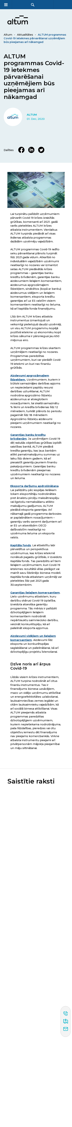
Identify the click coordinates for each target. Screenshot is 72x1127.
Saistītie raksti (31, 781)
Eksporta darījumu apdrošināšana (34, 486)
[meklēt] (32, 4)
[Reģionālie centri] (65, 1021)
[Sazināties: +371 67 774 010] (65, 1013)
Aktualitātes (25, 34)
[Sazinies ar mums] (65, 1029)
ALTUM (32, 114)
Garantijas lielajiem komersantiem (35, 592)
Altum (8, 34)
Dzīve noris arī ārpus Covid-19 (30, 666)
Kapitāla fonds (20, 545)
